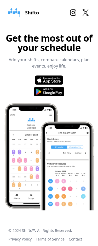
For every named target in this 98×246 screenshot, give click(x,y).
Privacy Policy (20, 239)
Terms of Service (50, 239)
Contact (75, 239)
